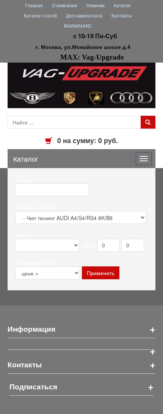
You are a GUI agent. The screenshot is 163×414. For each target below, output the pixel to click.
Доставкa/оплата (84, 15)
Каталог (122, 5)
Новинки (95, 5)
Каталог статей (40, 15)
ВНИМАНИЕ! (78, 25)
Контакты (121, 15)
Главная (34, 5)
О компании (64, 5)
